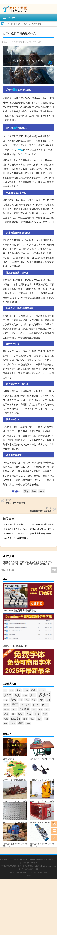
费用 (5, 723)
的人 (28, 713)
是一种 (45, 704)
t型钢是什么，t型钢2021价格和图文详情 (17, 533)
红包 (6, 718)
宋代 (13, 699)
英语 (25, 718)
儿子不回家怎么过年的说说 (42, 524)
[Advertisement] (28, 907)
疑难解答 (34, 862)
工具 (27, 700)
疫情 (20, 713)
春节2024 (11, 23)
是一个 (36, 704)
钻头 (28, 723)
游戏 (6, 713)
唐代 (32, 695)
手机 (33, 700)
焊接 (13, 714)
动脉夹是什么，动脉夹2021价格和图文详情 (17, 537)
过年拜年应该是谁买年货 (40, 511)
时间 (6, 704)
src (5, 690)
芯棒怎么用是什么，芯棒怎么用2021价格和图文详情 (43, 528)
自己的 (15, 718)
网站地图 (26, 862)
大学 (5, 700)
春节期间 (25, 704)
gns (10, 42)
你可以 (42, 690)
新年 (48, 699)
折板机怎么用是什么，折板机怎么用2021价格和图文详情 (17, 528)
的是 (37, 713)
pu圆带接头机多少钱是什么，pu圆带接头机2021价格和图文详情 (43, 533)
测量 (40, 709)
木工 (14, 709)
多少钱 (44, 694)
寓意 (20, 700)
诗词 (46, 719)
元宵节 (7, 695)
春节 (15, 704)
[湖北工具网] (28, 9)
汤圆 (33, 709)
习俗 (26, 690)
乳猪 (15, 89)
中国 (18, 690)
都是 (20, 723)
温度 (46, 709)
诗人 (39, 718)
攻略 (41, 699)
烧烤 (15, 127)
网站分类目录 (42, 859)
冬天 (17, 695)
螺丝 (32, 719)
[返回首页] (54, 824)
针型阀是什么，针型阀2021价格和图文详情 (17, 524)
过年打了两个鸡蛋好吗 (15, 502)
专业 (11, 690)
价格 (33, 690)
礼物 (45, 713)
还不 (13, 723)
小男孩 (28, 875)
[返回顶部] (54, 838)
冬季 (25, 695)
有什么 (6, 709)
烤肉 (20, 149)
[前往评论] (54, 831)
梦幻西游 (24, 709)
